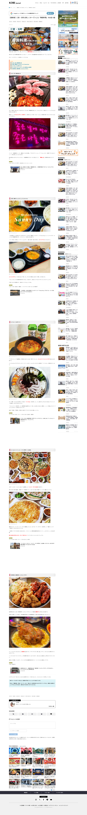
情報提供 (25, 792)
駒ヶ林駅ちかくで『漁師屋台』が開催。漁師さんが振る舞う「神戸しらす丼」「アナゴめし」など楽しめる (72, 126)
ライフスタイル (53, 2)
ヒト (48, 2)
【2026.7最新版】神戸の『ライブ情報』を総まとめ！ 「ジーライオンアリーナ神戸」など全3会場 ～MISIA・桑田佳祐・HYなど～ (72, 312)
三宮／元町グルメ (30, 21)
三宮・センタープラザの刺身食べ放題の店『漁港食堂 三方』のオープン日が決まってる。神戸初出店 (72, 285)
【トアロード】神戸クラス (17, 65)
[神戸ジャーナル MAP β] (68, 155)
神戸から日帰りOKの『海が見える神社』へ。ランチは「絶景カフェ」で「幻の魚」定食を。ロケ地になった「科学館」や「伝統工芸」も (72, 259)
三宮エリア (19, 21)
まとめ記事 (36, 21)
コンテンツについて (64, 805)
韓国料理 (41, 21)
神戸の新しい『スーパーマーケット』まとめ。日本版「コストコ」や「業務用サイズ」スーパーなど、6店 (72, 117)
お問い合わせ (34, 805)
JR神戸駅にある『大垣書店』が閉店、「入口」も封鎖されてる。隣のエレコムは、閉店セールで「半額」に (72, 172)
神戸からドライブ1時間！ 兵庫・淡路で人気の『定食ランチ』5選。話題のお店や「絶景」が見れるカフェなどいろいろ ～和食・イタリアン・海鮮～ (72, 219)
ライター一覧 (51, 706)
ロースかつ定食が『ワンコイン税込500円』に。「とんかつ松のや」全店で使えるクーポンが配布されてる (72, 294)
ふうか (55, 24)
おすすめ (66, 2)
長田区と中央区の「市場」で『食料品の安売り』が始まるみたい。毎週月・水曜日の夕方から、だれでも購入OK (72, 237)
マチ (63, 2)
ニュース (45, 2)
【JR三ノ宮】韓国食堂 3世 (17, 62)
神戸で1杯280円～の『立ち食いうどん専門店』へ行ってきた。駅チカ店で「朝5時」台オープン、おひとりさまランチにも (72, 134)
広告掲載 (41, 805)
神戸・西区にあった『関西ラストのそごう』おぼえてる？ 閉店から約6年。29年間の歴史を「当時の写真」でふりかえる (72, 337)
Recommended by (48, 789)
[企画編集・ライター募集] (68, 40)
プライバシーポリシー (54, 805)
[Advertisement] (32, 186)
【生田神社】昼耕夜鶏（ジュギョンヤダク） (20, 68)
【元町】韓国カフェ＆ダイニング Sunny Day (20, 64)
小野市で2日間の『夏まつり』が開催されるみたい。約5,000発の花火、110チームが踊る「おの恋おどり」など (71, 228)
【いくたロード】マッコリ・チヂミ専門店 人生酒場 (21, 67)
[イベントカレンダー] (68, 33)
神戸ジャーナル (43, 807)
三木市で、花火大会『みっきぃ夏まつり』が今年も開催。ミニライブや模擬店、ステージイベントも (72, 71)
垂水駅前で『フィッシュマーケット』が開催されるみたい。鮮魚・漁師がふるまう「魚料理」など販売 (72, 62)
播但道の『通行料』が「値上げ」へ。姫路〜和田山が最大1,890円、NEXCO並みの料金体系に (72, 321)
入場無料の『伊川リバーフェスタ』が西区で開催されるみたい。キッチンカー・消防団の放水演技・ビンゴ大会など (72, 79)
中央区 (15, 21)
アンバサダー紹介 (59, 792)
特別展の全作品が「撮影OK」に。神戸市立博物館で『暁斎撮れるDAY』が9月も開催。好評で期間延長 (72, 143)
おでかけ (59, 2)
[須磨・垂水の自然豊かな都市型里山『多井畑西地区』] (68, 27)
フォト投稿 (36, 792)
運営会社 (46, 805)
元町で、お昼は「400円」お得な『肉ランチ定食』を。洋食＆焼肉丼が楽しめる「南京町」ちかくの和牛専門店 (72, 99)
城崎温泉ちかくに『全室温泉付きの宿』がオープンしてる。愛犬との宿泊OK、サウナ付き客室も (72, 267)
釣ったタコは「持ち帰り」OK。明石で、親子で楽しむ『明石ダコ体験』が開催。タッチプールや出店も (72, 181)
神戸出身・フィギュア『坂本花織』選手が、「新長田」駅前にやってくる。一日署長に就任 (72, 330)
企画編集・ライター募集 (25, 805)
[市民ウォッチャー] (68, 47)
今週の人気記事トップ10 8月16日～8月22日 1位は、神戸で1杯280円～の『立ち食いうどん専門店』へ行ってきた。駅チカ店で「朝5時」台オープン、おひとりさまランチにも (72, 89)
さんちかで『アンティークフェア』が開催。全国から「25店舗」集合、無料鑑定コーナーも (72, 245)
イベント (36, 2)
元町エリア (24, 21)
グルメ (41, 2)
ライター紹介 (47, 792)
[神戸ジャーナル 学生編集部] (68, 54)
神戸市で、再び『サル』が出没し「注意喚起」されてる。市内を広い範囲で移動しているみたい (72, 108)
